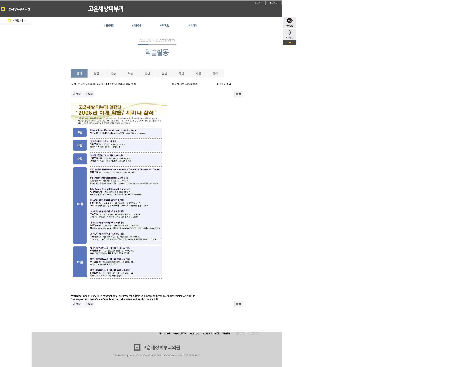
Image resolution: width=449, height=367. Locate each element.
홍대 (215, 73)
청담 (181, 73)
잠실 (164, 73)
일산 (147, 73)
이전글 (76, 93)
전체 (79, 73)
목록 (239, 93)
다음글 (89, 93)
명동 (113, 73)
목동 (130, 73)
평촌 (198, 73)
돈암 (96, 73)
